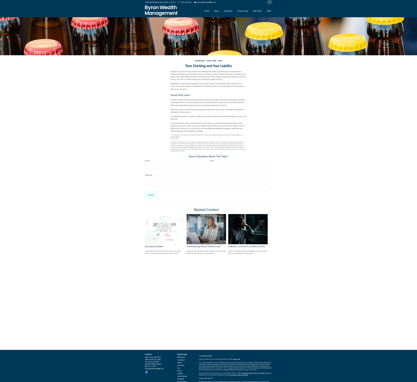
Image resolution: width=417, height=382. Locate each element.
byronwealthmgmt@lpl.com (206, 2)
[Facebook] (269, 2)
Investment (181, 360)
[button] (207, 11)
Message (148, 175)
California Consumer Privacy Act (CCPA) (253, 373)
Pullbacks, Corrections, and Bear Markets (246, 247)
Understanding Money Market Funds (203, 247)
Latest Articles (182, 376)
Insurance (180, 365)
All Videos (180, 379)
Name (147, 160)
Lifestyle (180, 373)
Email (212, 160)
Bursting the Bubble (154, 247)
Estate (179, 362)
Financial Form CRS (206, 355)
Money (179, 371)
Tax (178, 368)
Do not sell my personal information (239, 375)
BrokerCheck (236, 359)
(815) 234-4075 (186, 2)
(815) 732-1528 (155, 359)
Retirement (181, 357)
